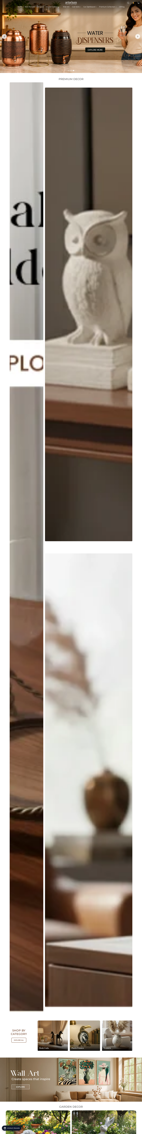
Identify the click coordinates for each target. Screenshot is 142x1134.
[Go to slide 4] (73, 70)
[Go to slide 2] (70, 70)
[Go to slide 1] (68, 70)
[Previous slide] (4, 36)
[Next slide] (137, 36)
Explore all (19, 1040)
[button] (128, 3)
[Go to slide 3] (71, 70)
